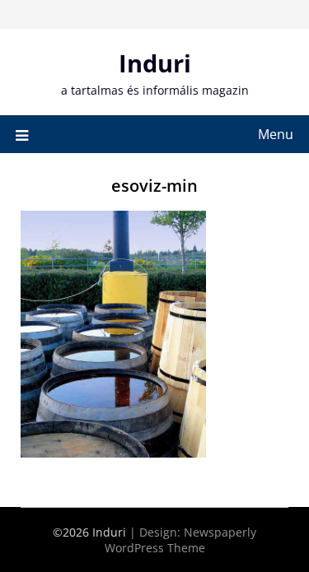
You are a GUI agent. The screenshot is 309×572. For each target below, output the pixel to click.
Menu (275, 134)
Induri (155, 63)
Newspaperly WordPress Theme (181, 540)
